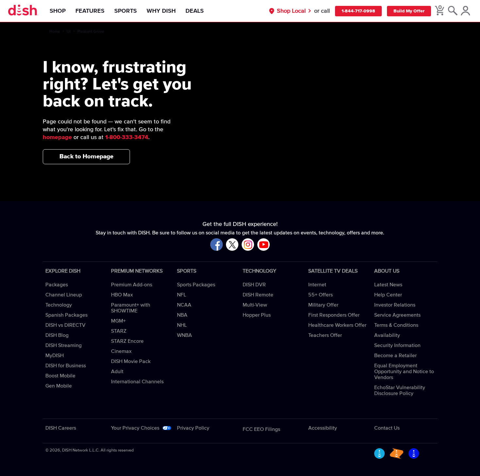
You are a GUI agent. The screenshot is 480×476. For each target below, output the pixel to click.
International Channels (137, 381)
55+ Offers (320, 294)
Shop (58, 11)
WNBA (184, 335)
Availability (387, 335)
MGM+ (118, 321)
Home (54, 32)
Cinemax (121, 351)
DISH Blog (57, 335)
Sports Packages (196, 284)
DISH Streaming (63, 345)
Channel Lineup (63, 294)
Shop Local (291, 11)
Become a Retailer (395, 355)
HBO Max (122, 294)
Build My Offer (408, 11)
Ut (69, 32)
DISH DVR (254, 284)
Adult (117, 371)
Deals (194, 11)
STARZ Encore (127, 341)
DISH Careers (60, 428)
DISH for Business (65, 365)
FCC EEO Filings (261, 429)
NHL (182, 325)
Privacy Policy (193, 428)
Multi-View (255, 305)
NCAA (184, 305)
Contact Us (387, 428)
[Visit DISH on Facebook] (216, 245)
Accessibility (322, 428)
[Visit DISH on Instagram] (248, 245)
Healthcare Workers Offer (337, 325)
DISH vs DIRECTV (65, 325)
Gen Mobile (58, 386)
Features (89, 11)
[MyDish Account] (465, 11)
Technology (58, 305)
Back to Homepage (86, 156)
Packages (56, 284)
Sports (125, 11)
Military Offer (323, 305)
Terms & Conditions (396, 325)
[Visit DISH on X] (232, 245)
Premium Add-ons (131, 284)
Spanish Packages (66, 315)
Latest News (388, 284)
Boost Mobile (60, 375)
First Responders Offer (334, 315)
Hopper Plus (257, 315)
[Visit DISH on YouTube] (263, 245)
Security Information (397, 345)
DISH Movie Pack (131, 361)
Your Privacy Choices (135, 428)
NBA (182, 315)
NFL (181, 294)
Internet (317, 284)
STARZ (118, 331)
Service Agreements (397, 315)
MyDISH (54, 355)
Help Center (388, 294)
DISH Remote (258, 294)
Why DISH (161, 11)
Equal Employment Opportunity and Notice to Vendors (404, 371)
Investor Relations (394, 305)
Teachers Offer (325, 335)
